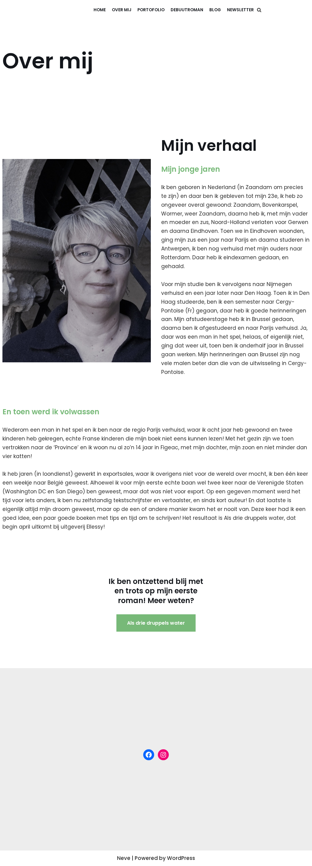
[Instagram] (163, 754)
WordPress (181, 858)
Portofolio (151, 10)
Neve (123, 858)
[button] (259, 10)
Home (100, 10)
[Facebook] (148, 754)
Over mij (121, 10)
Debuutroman (187, 10)
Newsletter (240, 10)
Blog (215, 10)
